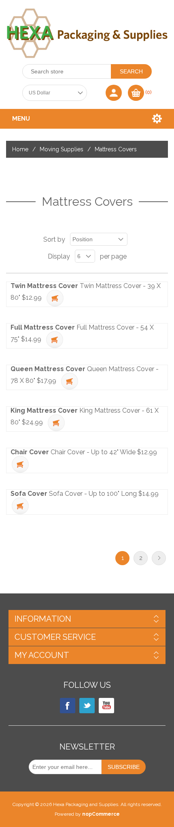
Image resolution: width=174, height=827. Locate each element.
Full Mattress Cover (43, 327)
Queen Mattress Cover (48, 369)
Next (159, 558)
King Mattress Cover (44, 410)
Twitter (87, 705)
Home (20, 149)
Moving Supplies (61, 149)
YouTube (106, 705)
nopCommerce (101, 814)
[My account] (114, 93)
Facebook (67, 705)
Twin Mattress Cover (44, 286)
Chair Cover (30, 452)
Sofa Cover (29, 493)
